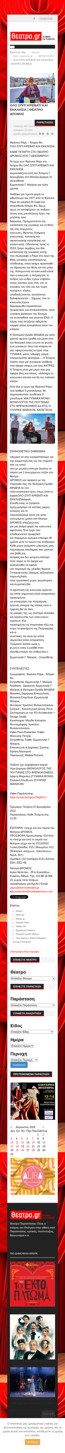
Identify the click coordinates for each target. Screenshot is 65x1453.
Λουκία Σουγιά (35, 126)
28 (33, 1150)
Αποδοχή (32, 1442)
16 (43, 1142)
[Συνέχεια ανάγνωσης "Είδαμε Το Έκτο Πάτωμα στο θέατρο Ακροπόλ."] (32, 1284)
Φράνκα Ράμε (22, 922)
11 (17, 1142)
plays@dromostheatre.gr (24, 887)
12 (22, 1142)
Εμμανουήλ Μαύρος (25, 930)
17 (11, 1146)
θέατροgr (20, 915)
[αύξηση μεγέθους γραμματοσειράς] (43, 134)
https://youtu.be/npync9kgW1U (28, 797)
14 (33, 1142)
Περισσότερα (32, 1448)
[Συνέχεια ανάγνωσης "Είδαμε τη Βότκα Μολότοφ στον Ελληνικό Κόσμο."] (32, 1337)
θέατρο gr (20, 919)
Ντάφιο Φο (21, 926)
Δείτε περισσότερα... (24, 56)
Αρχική (35, 52)
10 (11, 1142)
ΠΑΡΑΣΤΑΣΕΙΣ (46, 56)
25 (17, 1150)
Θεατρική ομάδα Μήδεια (27, 934)
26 (22, 1150)
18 (17, 1146)
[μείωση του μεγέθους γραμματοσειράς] (40, 134)
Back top (47, 1414)
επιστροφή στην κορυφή (24, 951)
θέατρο (19, 911)
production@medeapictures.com (33, 891)
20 (27, 1146)
